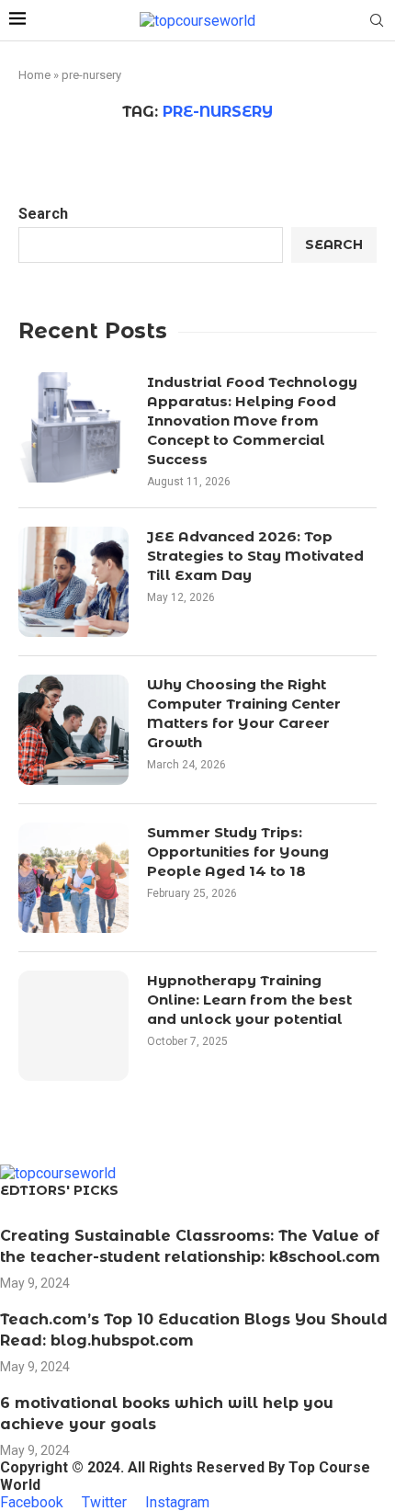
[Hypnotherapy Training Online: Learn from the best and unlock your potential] (73, 1026)
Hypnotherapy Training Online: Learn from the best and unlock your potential (249, 999)
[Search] (376, 21)
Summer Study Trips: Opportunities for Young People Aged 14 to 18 (238, 852)
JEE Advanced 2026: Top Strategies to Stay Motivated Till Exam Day (255, 556)
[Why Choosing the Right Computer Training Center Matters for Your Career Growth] (73, 730)
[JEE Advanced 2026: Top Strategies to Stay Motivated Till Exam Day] (73, 582)
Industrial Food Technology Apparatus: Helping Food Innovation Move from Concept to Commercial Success (252, 420)
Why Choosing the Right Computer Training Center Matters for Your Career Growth (244, 713)
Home (34, 75)
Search (43, 213)
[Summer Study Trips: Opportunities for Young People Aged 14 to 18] (73, 878)
